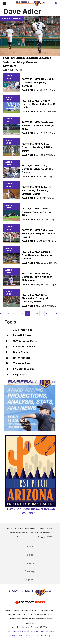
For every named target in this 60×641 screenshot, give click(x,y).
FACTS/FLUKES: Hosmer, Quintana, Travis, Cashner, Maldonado (37, 276)
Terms (9, 631)
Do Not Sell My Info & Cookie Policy (33, 635)
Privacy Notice (21, 631)
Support (30, 579)
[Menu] (4, 3)
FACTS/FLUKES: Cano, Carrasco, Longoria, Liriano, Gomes (37, 169)
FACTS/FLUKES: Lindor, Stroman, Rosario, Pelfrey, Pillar (37, 212)
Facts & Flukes (12, 18)
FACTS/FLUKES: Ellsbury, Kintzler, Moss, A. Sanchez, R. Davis (38, 104)
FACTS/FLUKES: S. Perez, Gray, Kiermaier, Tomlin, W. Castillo (37, 255)
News (30, 546)
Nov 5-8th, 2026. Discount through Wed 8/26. (31, 511)
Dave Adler (9, 66)
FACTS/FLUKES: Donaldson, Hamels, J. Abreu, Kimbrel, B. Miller (38, 125)
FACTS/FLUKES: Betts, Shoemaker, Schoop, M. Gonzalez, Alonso (35, 298)
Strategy (30, 571)
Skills (30, 554)
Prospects (30, 563)
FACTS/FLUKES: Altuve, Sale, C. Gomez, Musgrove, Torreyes (38, 82)
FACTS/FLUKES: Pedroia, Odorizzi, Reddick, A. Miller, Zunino (37, 147)
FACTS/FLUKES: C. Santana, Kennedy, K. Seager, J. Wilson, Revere (39, 233)
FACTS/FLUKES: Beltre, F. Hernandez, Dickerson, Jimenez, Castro (36, 190)
